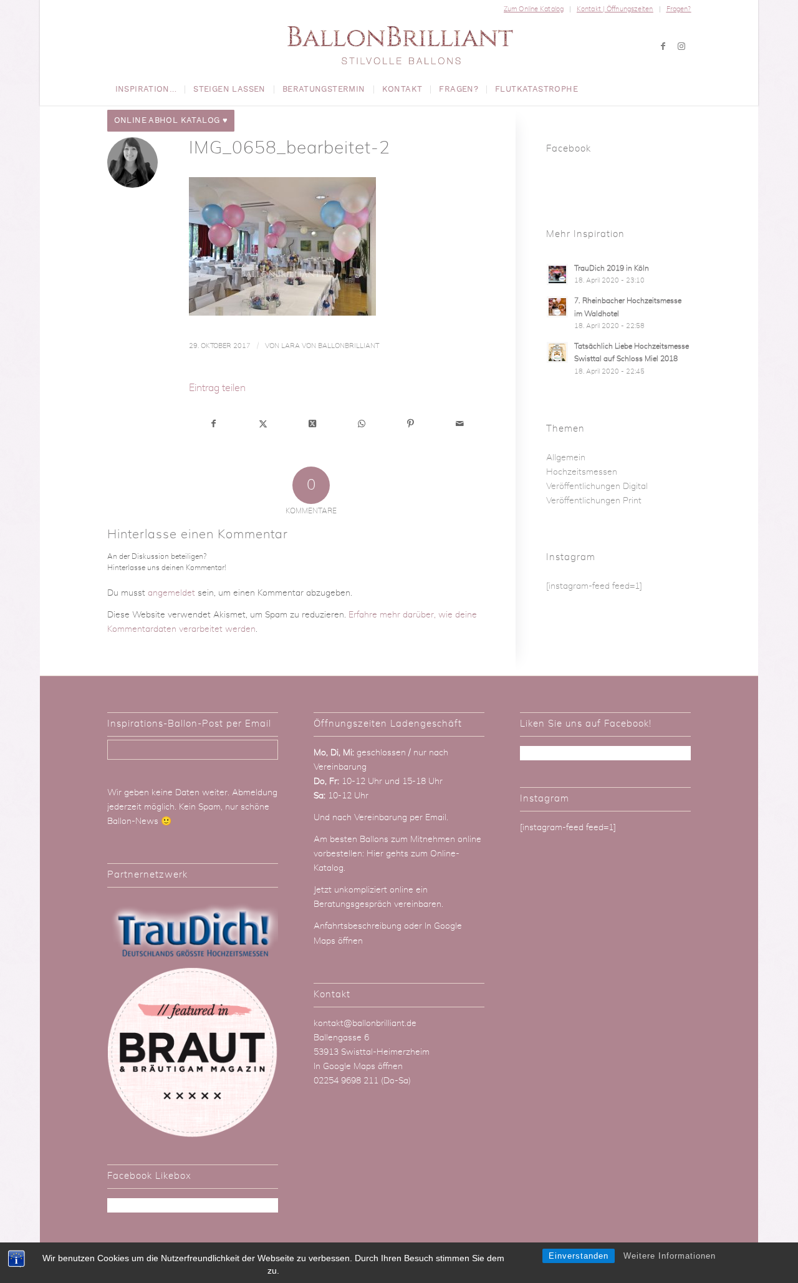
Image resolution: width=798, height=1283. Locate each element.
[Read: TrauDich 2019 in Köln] (557, 274)
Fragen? (678, 9)
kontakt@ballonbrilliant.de (365, 1023)
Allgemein (565, 457)
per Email (428, 817)
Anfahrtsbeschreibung (359, 926)
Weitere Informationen (669, 1256)
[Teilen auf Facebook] (214, 424)
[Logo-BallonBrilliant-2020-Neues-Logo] (399, 46)
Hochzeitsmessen (581, 472)
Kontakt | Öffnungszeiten (615, 9)
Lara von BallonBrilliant (330, 345)
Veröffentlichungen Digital (597, 486)
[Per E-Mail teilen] (460, 424)
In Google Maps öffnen (358, 1066)
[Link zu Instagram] (681, 46)
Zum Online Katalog (534, 9)
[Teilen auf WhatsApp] (361, 424)
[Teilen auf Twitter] (263, 424)
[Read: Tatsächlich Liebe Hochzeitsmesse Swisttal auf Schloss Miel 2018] (557, 352)
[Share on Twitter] (312, 424)
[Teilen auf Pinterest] (411, 424)
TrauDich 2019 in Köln (611, 268)
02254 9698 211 (346, 1081)
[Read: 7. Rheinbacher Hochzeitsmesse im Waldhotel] (557, 307)
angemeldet (171, 593)
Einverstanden (578, 1256)
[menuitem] (534, 9)
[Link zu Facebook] (662, 46)
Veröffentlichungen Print (594, 500)
